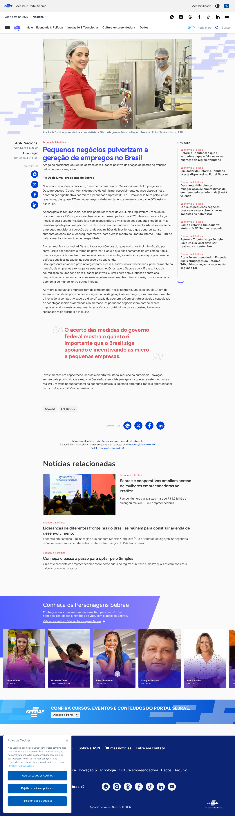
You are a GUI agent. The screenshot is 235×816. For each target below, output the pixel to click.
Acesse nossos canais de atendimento (122, 441)
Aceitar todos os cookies (37, 775)
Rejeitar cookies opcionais (37, 788)
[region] (37, 774)
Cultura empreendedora (138, 770)
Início (29, 27)
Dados (166, 770)
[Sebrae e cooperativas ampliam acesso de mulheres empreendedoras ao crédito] (79, 494)
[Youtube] (227, 17)
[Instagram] (181, 17)
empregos (68, 408)
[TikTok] (208, 17)
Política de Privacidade (21, 766)
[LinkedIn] (217, 17)
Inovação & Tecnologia (97, 770)
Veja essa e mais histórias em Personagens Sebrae (72, 621)
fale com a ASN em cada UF (109, 448)
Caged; (50, 408)
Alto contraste (217, 6)
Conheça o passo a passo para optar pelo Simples (88, 558)
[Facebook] (199, 17)
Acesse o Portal (63, 715)
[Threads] (190, 17)
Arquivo (180, 770)
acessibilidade (201, 6)
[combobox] (39, 17)
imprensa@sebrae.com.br (142, 444)
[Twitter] (34, 184)
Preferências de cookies (37, 800)
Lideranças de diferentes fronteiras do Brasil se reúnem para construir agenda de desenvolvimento (116, 531)
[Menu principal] (7, 27)
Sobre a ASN (89, 748)
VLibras (227, 6)
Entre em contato (150, 748)
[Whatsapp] (172, 17)
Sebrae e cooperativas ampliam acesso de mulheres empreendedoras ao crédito (155, 485)
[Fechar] (67, 740)
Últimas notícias (117, 748)
